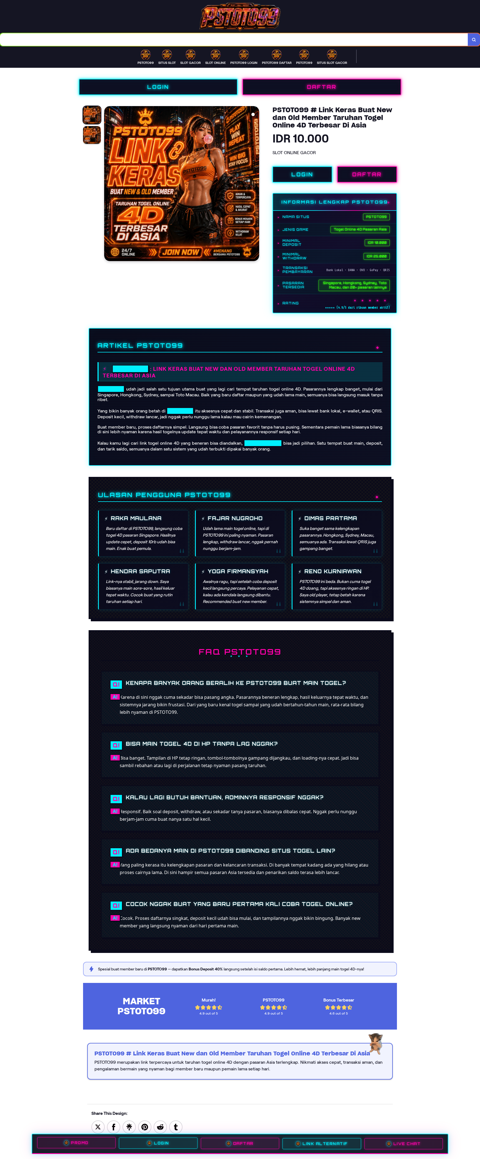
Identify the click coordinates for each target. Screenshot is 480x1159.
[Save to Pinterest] (144, 1126)
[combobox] (234, 39)
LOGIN (158, 87)
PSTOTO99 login (263, 443)
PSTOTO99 (130, 369)
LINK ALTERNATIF (325, 1144)
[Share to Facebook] (113, 1126)
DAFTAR (322, 87)
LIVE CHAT (407, 1143)
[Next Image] (254, 184)
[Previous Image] (108, 184)
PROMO (80, 1143)
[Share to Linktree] (129, 1126)
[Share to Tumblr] (175, 1126)
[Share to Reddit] (160, 1126)
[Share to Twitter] (98, 1126)
